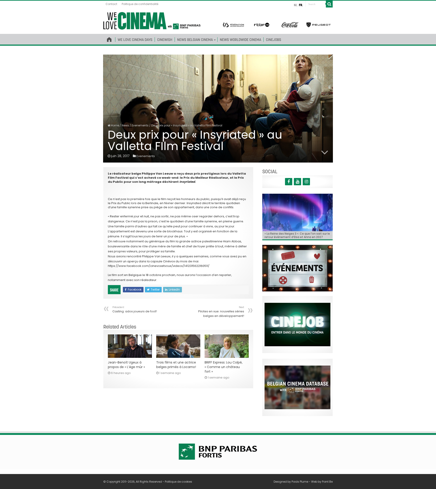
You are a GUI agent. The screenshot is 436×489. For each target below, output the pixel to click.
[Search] (329, 4)
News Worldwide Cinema (240, 39)
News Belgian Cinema (195, 39)
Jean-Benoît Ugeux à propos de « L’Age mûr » (126, 364)
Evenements (140, 125)
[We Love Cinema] (152, 20)
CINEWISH (164, 39)
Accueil (109, 38)
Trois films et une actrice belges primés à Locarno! (176, 364)
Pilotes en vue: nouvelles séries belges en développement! (221, 312)
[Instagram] (306, 181)
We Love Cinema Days (135, 39)
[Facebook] (288, 181)
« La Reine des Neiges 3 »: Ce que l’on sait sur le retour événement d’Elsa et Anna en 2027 (297, 235)
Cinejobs (273, 39)
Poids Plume (300, 482)
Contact (111, 4)
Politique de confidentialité (140, 4)
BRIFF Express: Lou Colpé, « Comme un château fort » (224, 367)
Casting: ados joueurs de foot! (134, 309)
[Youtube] (297, 181)
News (125, 125)
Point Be (327, 482)
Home (114, 125)
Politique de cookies (178, 482)
